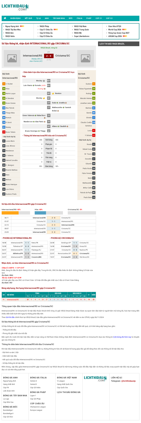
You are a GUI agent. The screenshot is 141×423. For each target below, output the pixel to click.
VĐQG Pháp (44, 26)
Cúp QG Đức (8, 417)
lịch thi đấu (10, 317)
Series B (33, 384)
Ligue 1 (33, 395)
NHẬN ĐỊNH (15, 18)
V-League (61, 381)
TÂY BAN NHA (59, 18)
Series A (33, 381)
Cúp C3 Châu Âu (46, 36)
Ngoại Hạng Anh (12, 26)
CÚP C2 (109, 18)
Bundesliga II (8, 413)
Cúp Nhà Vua (8, 402)
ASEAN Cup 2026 (115, 36)
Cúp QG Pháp (35, 399)
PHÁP (88, 18)
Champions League (38, 407)
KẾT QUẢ (28, 18)
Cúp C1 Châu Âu (46, 30)
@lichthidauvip (128, 381)
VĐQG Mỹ (78, 33)
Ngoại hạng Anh (9, 381)
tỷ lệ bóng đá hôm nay (122, 337)
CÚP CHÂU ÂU (37, 403)
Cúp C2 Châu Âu (46, 33)
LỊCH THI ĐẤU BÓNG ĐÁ (68, 392)
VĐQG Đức (9, 33)
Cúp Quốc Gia (62, 387)
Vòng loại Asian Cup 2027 (118, 33)
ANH (47, 18)
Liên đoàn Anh (9, 391)
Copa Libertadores (81, 36)
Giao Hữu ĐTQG (114, 26)
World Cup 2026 (115, 30)
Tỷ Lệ (38, 18)
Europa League (36, 410)
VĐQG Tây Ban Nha (13, 30)
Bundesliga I (8, 410)
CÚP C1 (99, 18)
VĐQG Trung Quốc (81, 30)
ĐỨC (71, 18)
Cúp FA (6, 387)
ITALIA (79, 18)
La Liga (6, 399)
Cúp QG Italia (35, 387)
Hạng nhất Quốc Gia (65, 384)
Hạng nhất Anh (9, 384)
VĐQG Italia (10, 36)
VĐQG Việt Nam (80, 26)
